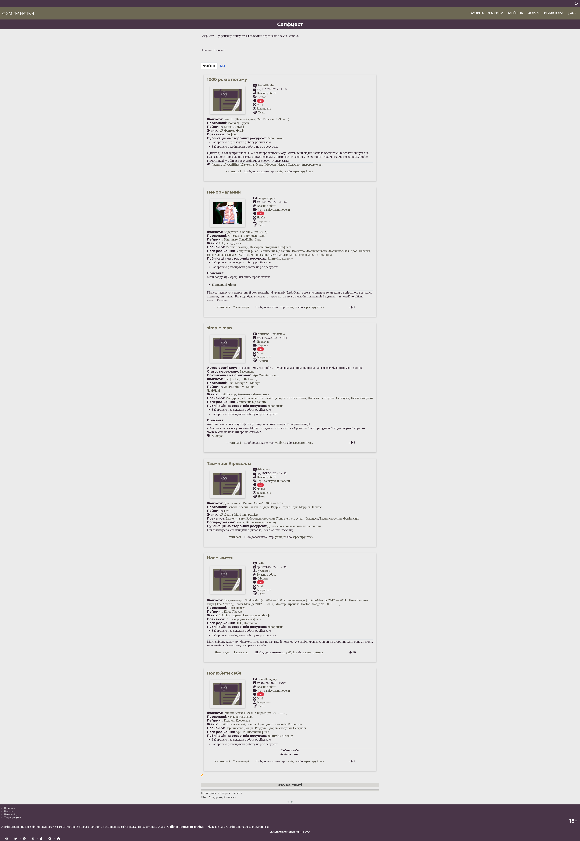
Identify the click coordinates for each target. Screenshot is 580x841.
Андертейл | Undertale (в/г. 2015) (245, 232)
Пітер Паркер (236, 607)
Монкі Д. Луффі (238, 123)
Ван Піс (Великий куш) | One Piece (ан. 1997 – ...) (256, 119)
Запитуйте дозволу (280, 258)
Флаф (240, 130)
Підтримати (9, 808)
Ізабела (232, 507)
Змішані (263, 361)
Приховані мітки (224, 284)
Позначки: (216, 134)
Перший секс (234, 728)
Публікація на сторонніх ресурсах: (237, 138)
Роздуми (260, 728)
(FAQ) (571, 13)
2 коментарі (241, 307)
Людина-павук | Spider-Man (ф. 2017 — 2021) (316, 600)
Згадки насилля (338, 251)
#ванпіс (217, 164)
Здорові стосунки (280, 728)
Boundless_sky (267, 679)
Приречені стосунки (289, 518)
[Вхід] (576, 3)
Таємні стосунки (362, 398)
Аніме (262, 97)
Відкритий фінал (247, 251)
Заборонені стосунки (260, 518)
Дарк (227, 243)
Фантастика (261, 394)
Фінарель (263, 469)
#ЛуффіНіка (231, 164)
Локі (230, 383)
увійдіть (280, 171)
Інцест (240, 522)
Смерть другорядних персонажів (290, 254)
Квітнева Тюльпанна (271, 334)
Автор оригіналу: (222, 368)
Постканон (251, 623)
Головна (476, 13)
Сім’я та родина (236, 619)
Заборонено (275, 138)
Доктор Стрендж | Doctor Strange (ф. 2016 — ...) (308, 604)
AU (221, 130)
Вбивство (298, 251)
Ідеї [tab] (222, 65)
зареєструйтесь (303, 171)
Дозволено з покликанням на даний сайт (294, 526)
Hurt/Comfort (236, 724)
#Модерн (270, 164)
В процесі (263, 221)
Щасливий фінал (258, 732)
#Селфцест (293, 164)
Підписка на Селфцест (202, 775)
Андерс (264, 507)
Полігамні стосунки (321, 398)
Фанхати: (215, 119)
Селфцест (232, 134)
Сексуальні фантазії (257, 398)
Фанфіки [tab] (209, 65)
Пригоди (264, 724)
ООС (238, 254)
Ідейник (515, 13)
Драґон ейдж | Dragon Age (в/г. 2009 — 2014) (254, 503)
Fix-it (222, 394)
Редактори (553, 13)
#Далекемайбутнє (251, 164)
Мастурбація (234, 398)
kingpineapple (266, 198)
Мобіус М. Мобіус (247, 383)
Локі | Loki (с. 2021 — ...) (240, 379)
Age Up (240, 732)
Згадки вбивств (316, 251)
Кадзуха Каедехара (240, 716)
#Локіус (217, 436)
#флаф (281, 164)
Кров (353, 251)
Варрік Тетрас (280, 507)
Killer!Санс (234, 235)
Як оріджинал (323, 254)
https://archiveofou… (265, 375)
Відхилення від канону (275, 251)
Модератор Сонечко (222, 797)
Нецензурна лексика (220, 254)
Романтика (244, 394)
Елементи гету (235, 518)
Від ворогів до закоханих (289, 398)
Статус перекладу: (223, 371)
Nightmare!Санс (254, 235)
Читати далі (233, 171)
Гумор (231, 394)
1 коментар (241, 652)
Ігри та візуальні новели (274, 209)
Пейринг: (215, 127)
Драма (236, 243)
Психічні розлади (255, 254)
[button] (288, 801)
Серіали (263, 345)
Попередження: (221, 251)
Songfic (252, 724)
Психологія (279, 724)
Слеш (261, 112)
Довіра (248, 728)
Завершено (263, 108)
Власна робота (266, 93)
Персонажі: (217, 123)
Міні (260, 104)
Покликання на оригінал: (229, 375)
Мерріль (305, 507)
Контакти (8, 811)
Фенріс (317, 507)
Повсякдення (252, 615)
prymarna (264, 570)
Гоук (294, 507)
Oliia (204, 797)
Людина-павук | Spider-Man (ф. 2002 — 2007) (254, 600)
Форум (534, 13)
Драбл (261, 217)
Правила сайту (11, 814)
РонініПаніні (266, 85)
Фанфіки (495, 13)
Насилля (364, 251)
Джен (261, 496)
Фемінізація (351, 518)
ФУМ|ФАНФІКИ (18, 13)
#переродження (311, 164)
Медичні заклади (237, 247)
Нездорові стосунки (263, 247)
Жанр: (212, 130)
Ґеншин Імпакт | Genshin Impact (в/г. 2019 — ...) (255, 713)
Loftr (260, 563)
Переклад (263, 341)
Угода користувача (12, 817)
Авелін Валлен (248, 507)
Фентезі (229, 130)
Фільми (263, 578)
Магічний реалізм (246, 514)
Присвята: (215, 273)
